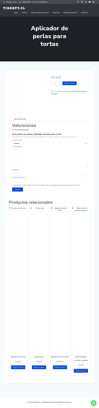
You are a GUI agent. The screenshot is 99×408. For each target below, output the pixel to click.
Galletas (56, 13)
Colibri (69, 402)
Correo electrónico (19, 177)
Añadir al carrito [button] (18, 367)
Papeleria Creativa (70, 13)
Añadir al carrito (69, 83)
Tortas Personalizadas (40, 13)
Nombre (15, 170)
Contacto (84, 13)
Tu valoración (17, 146)
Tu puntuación (17, 140)
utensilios (54, 94)
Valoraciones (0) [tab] (20, 119)
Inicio (16, 13)
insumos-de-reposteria (79, 91)
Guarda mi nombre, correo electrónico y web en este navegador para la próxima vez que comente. (47, 185)
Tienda (24, 13)
